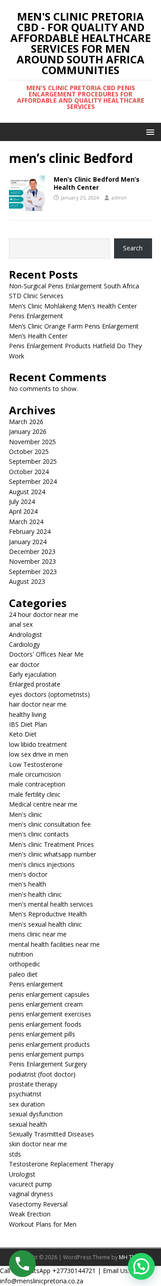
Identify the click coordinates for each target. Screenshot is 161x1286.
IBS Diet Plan (28, 724)
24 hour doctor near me (43, 614)
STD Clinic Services (36, 295)
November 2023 (32, 561)
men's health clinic (35, 894)
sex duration (27, 1104)
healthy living (27, 714)
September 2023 (33, 571)
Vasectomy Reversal (38, 1204)
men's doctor (28, 874)
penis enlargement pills (42, 1034)
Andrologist (25, 634)
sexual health (28, 1124)
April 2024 (23, 511)
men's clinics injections (42, 864)
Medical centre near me (43, 804)
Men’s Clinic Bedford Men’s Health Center (97, 183)
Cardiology (24, 644)
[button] (149, 131)
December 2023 (32, 551)
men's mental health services (51, 904)
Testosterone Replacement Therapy (61, 1164)
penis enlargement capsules (49, 994)
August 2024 (27, 491)
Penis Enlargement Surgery (48, 1064)
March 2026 (26, 421)
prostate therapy (33, 1084)
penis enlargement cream (46, 1004)
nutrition (21, 954)
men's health (27, 884)
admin (119, 197)
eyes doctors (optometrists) (49, 694)
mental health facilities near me (54, 944)
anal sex (21, 624)
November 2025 (32, 441)
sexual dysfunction (36, 1114)
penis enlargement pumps (46, 1054)
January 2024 (28, 541)
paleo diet (23, 974)
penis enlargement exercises (50, 1014)
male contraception (37, 784)
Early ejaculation (32, 674)
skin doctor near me (38, 1144)
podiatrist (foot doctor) (42, 1074)
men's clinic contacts (39, 834)
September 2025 (33, 461)
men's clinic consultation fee (50, 824)
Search (133, 248)
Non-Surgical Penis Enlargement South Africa (74, 286)
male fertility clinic (34, 794)
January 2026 (28, 431)
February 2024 (30, 531)
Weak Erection (30, 1214)
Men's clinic (25, 814)
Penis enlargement (36, 984)
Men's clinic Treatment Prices (51, 844)
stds (15, 1154)
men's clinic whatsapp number (52, 854)
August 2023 (27, 581)
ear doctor (24, 664)
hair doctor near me (38, 704)
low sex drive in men (38, 754)
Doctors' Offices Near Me (46, 654)
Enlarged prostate (34, 684)
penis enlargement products (49, 1044)
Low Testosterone (36, 764)
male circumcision (35, 774)
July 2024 (22, 501)
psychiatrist (25, 1094)
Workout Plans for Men (42, 1224)
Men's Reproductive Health (48, 914)
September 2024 (33, 481)
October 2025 (29, 451)
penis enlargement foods (45, 1024)
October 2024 (29, 471)
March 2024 (26, 521)
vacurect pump (30, 1184)
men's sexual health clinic (45, 924)
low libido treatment (38, 744)
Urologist (22, 1174)
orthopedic (24, 964)
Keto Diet (23, 734)
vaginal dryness (31, 1194)
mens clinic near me (38, 934)
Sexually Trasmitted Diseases (51, 1134)
